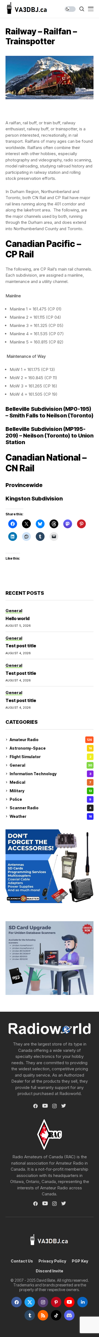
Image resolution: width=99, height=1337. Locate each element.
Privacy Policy (52, 1261)
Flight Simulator (50, 756)
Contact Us (22, 1261)
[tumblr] (29, 1315)
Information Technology (50, 773)
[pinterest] (56, 1302)
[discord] (69, 1315)
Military (51, 790)
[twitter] (29, 1302)
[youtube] (69, 1302)
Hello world (17, 618)
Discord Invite (49, 1271)
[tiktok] (56, 1315)
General (51, 765)
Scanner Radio (50, 807)
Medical (50, 782)
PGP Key (80, 1261)
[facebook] (16, 1302)
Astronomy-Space (51, 748)
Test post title (21, 645)
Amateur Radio (51, 739)
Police (50, 799)
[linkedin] (82, 1302)
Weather (51, 816)
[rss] (43, 1315)
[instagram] (43, 1302)
